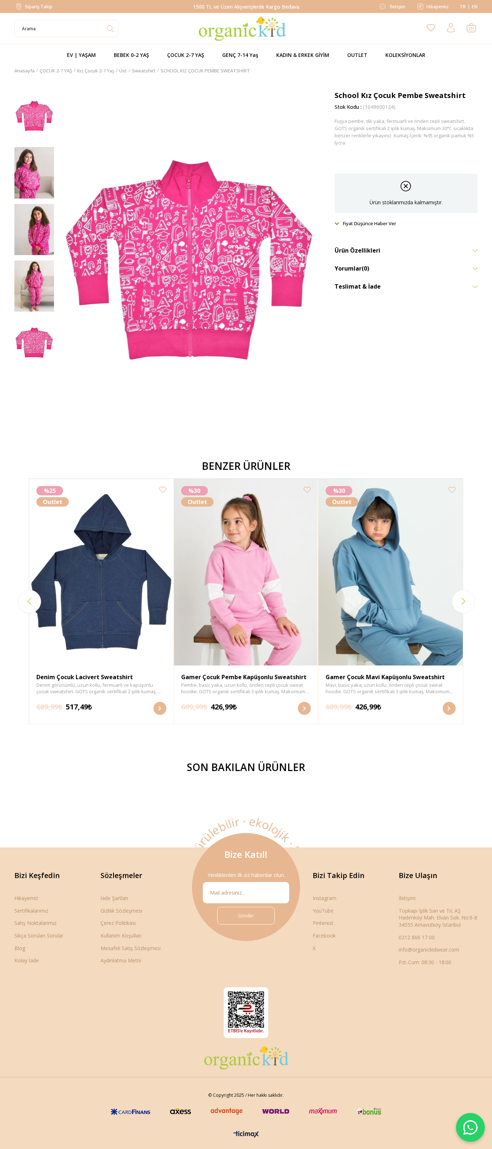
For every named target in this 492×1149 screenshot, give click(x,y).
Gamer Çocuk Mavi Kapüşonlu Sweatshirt (385, 677)
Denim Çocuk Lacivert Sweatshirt (84, 677)
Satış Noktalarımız (35, 922)
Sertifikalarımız (31, 910)
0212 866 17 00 (417, 937)
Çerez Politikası (118, 922)
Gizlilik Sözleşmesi (121, 910)
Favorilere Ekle (162, 490)
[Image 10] (246, 1057)
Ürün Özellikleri (357, 250)
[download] (246, 1012)
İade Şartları (114, 898)
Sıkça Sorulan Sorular (38, 935)
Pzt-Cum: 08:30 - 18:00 (425, 962)
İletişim (397, 6)
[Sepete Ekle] (159, 708)
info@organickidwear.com (429, 949)
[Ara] (110, 28)
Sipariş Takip (39, 6)
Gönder (246, 916)
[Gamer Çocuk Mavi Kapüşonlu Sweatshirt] (390, 572)
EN (475, 6)
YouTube (323, 910)
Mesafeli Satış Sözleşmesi (130, 948)
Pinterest (323, 922)
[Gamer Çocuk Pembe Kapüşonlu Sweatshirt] (246, 572)
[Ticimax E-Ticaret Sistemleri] (246, 1134)
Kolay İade (26, 960)
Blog (19, 948)
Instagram (324, 898)
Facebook (324, 935)
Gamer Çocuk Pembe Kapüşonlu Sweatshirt (244, 677)
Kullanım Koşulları (121, 935)
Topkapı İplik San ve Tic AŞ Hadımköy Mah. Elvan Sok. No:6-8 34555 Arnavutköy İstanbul (438, 917)
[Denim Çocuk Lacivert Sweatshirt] (101, 572)
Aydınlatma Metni (120, 960)
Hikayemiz (437, 6)
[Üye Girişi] (450, 28)
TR (463, 6)
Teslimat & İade (358, 286)
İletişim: (407, 898)
